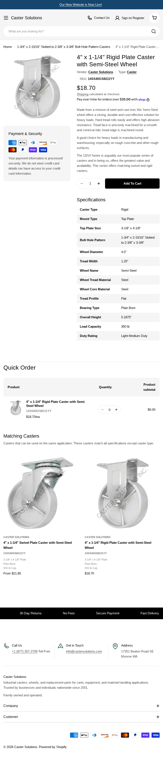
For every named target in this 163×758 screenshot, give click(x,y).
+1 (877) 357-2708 (24, 651)
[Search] (153, 31)
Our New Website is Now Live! (80, 4)
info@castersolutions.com (84, 651)
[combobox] (81, 31)
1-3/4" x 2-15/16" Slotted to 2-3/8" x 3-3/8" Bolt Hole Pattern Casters (63, 47)
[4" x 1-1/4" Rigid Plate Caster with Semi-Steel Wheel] (122, 493)
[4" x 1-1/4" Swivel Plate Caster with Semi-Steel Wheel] (40, 493)
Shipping (83, 94)
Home (7, 47)
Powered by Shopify (53, 747)
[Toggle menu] (5, 17)
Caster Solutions (26, 17)
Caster (132, 72)
